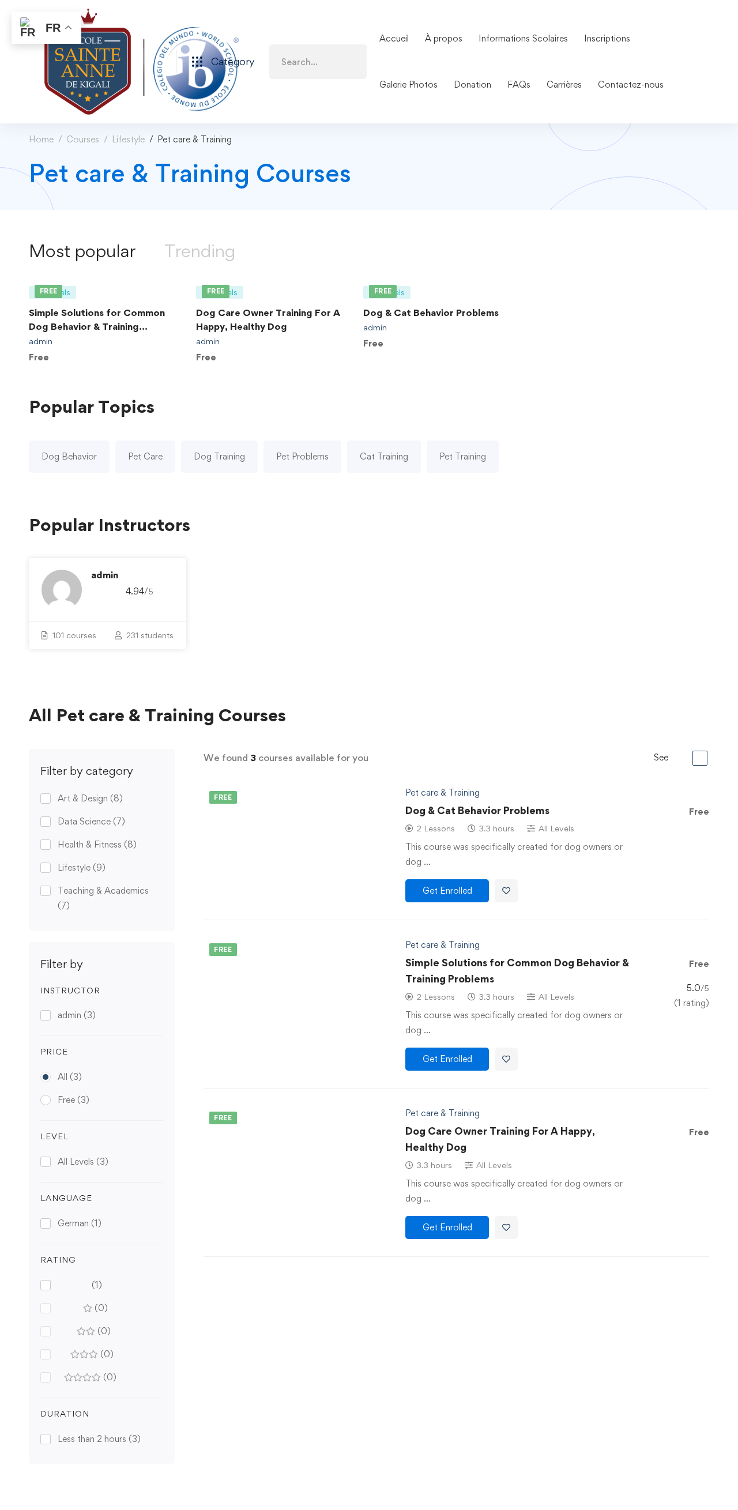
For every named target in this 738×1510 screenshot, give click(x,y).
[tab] (82, 251)
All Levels (83, 1161)
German (79, 1223)
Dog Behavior (69, 456)
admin (40, 341)
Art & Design (90, 798)
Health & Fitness (97, 844)
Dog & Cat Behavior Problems (431, 312)
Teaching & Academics (103, 898)
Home (41, 139)
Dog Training (219, 456)
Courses (82, 139)
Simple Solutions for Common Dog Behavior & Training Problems (97, 326)
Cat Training (384, 456)
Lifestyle (128, 139)
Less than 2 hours (99, 1438)
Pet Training (462, 456)
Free (73, 1099)
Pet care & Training (442, 792)
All (70, 1076)
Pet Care (145, 456)
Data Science (91, 821)
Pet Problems (302, 456)
